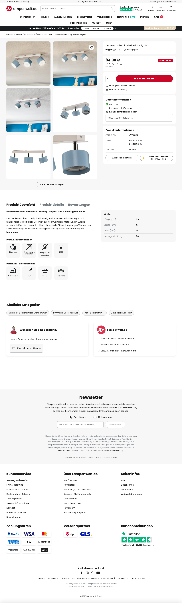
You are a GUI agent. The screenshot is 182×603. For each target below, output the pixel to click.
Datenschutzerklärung (114, 450)
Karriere (68, 494)
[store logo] (21, 8)
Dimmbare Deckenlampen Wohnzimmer (28, 312)
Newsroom (69, 507)
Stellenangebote (83, 494)
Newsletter (69, 484)
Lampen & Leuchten (14, 34)
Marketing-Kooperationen (77, 489)
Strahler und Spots (44, 34)
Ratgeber (81, 512)
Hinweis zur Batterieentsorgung (101, 578)
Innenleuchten (30, 34)
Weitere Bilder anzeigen (51, 184)
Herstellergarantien (16, 512)
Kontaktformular (65, 450)
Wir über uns (70, 480)
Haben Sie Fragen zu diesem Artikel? (158, 157)
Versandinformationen (18, 503)
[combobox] (78, 8)
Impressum (127, 489)
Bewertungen (79, 204)
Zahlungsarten (14, 498)
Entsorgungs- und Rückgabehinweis (130, 578)
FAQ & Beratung (14, 484)
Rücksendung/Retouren (18, 494)
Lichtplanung (70, 498)
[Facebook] (83, 573)
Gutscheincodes (72, 503)
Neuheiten (125, 16)
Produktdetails (51, 204)
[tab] (20, 204)
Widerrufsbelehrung (131, 494)
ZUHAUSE (97, 28)
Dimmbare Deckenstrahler (65, 312)
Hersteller (113, 457)
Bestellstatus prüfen (17, 489)
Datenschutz (127, 484)
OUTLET (96, 22)
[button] (28, 110)
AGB (123, 480)
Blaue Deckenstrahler (94, 312)
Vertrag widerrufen (17, 480)
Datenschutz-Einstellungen (48, 578)
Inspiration (69, 512)
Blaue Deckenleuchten (121, 312)
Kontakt (10, 507)
